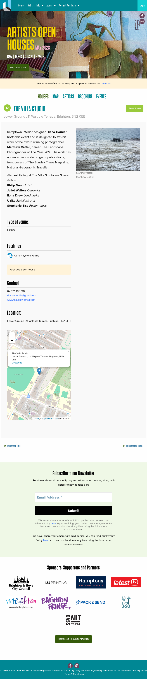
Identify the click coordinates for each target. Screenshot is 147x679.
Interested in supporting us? (73, 639)
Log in (142, 5)
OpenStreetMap (50, 418)
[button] (39, 371)
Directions (17, 362)
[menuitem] (20, 5)
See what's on (18, 67)
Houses (43, 96)
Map (56, 96)
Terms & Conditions (74, 674)
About (49, 5)
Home (21, 5)
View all (105, 83)
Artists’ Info (34, 5)
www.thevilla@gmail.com (21, 299)
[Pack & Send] (91, 602)
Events (101, 96)
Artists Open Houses (19, 670)
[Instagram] (142, 21)
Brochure (85, 96)
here (53, 523)
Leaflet (36, 418)
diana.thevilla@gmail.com (21, 295)
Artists (68, 96)
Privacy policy (140, 670)
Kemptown (135, 108)
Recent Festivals (67, 5)
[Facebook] (142, 15)
